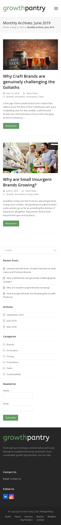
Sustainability (14, 374)
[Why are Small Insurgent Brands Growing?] (30, 157)
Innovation (20, 96)
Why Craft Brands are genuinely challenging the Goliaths (29, 81)
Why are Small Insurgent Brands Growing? (27, 182)
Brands (10, 96)
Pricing (29, 194)
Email (5, 403)
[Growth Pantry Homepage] (26, 440)
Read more (11, 125)
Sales (41, 96)
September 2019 (15, 314)
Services (29, 516)
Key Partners (27, 519)
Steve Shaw (31, 93)
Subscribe (10, 417)
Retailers (52, 516)
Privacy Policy (46, 511)
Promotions (31, 96)
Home (8, 516)
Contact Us (15, 478)
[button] (56, 8)
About (18, 516)
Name (6, 390)
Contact (40, 519)
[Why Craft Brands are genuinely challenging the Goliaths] (30, 54)
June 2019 (11, 320)
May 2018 (11, 326)
